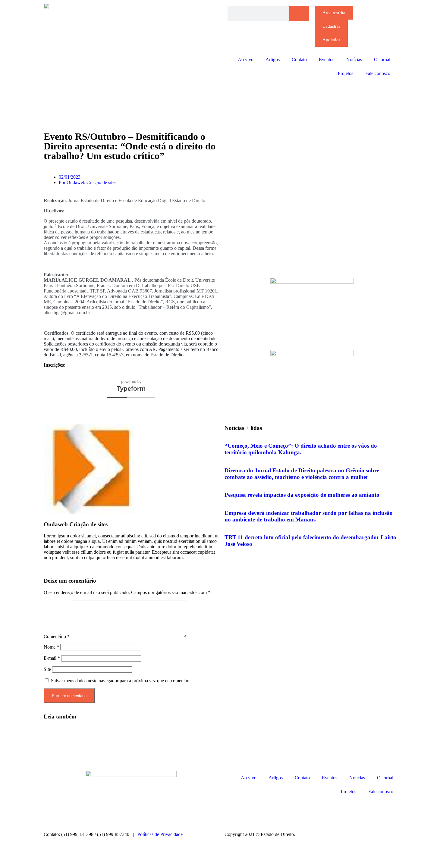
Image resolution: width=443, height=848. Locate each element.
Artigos (272, 59)
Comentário (57, 636)
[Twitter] (264, 812)
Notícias (354, 59)
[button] (47, 563)
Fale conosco (377, 73)
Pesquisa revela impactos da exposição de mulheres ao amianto (302, 495)
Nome (51, 646)
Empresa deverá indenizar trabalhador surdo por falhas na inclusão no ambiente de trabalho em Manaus (309, 516)
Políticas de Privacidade (160, 834)
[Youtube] (280, 812)
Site (47, 669)
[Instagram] (232, 812)
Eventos (326, 59)
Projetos (345, 73)
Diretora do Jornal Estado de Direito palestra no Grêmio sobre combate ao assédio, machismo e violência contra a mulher (302, 473)
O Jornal (382, 59)
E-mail (52, 658)
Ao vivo (245, 59)
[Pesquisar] (299, 13)
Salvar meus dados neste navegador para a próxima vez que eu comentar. (120, 680)
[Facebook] (248, 812)
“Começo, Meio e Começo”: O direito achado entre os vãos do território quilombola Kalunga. (301, 449)
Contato (299, 59)
